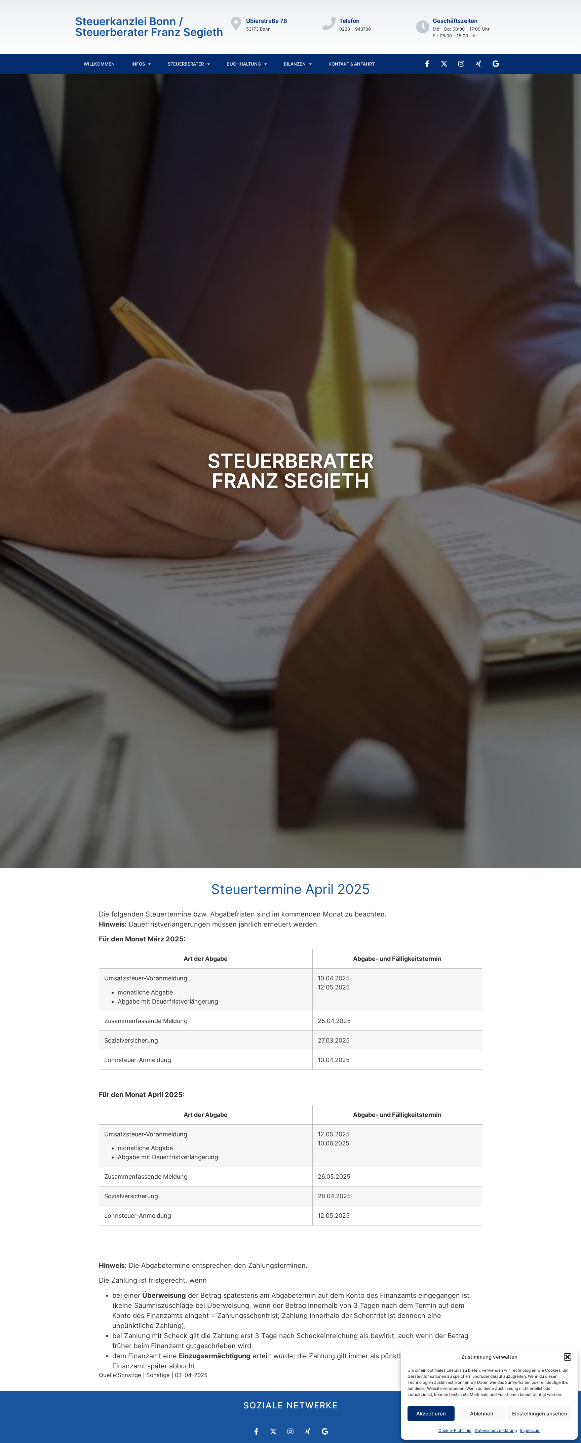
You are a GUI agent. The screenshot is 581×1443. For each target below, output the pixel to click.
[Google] (495, 64)
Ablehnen (481, 1413)
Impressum (530, 1430)
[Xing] (478, 64)
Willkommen (99, 64)
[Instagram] (461, 64)
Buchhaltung (244, 64)
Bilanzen (295, 64)
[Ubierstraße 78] (236, 23)
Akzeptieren (431, 1413)
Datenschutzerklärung (496, 1430)
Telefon (349, 20)
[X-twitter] (444, 64)
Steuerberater (186, 64)
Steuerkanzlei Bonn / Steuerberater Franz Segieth (149, 27)
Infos (138, 64)
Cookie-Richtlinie (454, 1430)
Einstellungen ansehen (539, 1413)
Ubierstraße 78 (266, 20)
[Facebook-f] (427, 64)
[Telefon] (329, 23)
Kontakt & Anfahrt (351, 64)
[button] (567, 1357)
